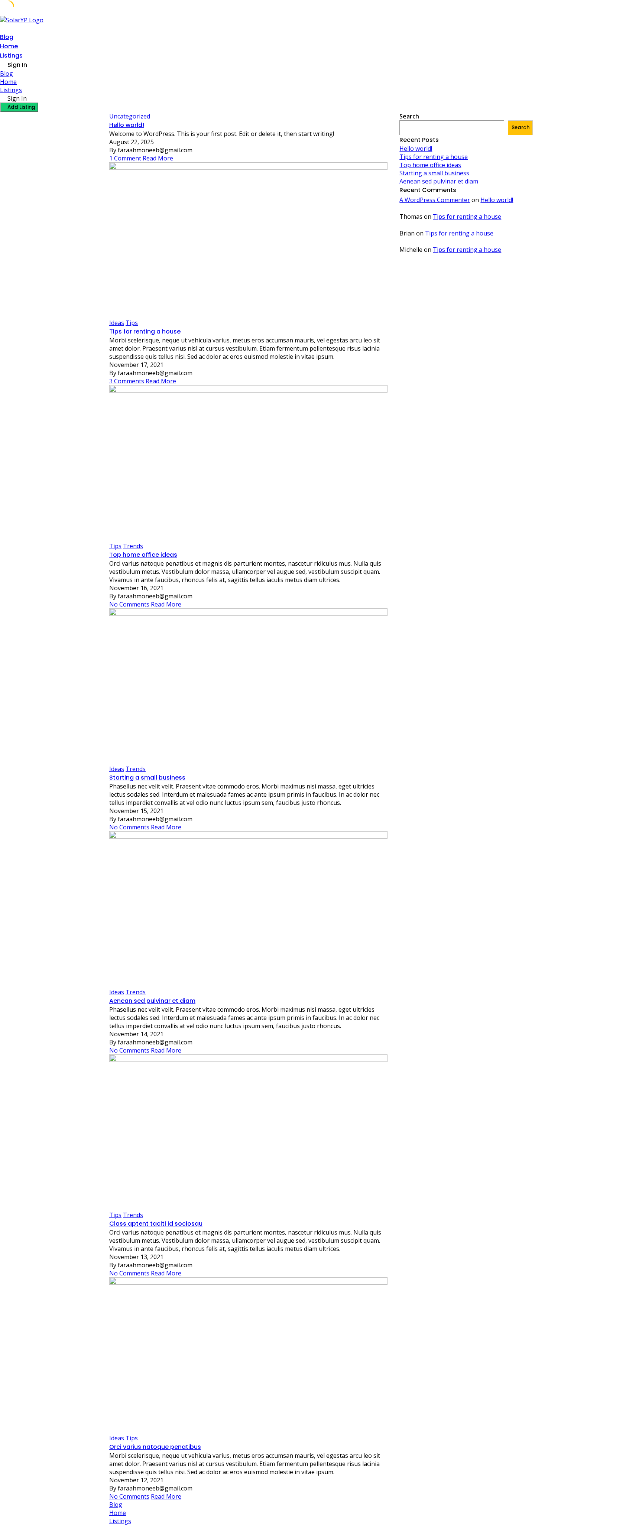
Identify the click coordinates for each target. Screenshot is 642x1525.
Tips (132, 323)
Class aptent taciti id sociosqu (155, 1223)
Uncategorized (129, 116)
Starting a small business (147, 777)
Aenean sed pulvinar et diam (152, 1000)
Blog (6, 37)
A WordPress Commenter (434, 200)
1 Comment (125, 158)
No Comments (129, 604)
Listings (11, 55)
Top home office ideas (143, 554)
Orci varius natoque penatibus (155, 1447)
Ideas (116, 323)
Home (9, 46)
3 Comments (126, 381)
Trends (133, 546)
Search (409, 116)
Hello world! (126, 125)
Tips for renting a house (145, 331)
